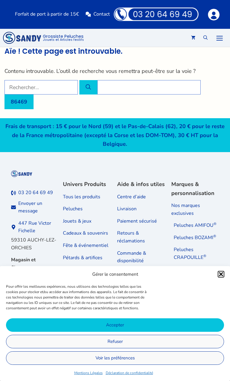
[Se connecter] (213, 14)
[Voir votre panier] (193, 38)
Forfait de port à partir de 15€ (47, 14)
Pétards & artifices (82, 257)
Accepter (115, 325)
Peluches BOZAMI (195, 237)
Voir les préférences (115, 358)
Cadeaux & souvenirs (85, 233)
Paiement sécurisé (137, 221)
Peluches (73, 209)
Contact (101, 14)
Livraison (127, 209)
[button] (221, 274)
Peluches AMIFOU (195, 225)
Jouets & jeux (77, 221)
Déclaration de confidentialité (129, 372)
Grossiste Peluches (63, 38)
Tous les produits (81, 197)
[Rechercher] (88, 87)
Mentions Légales (88, 372)
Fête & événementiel (85, 245)
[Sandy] (22, 38)
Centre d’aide (131, 197)
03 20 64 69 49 (35, 192)
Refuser (115, 341)
